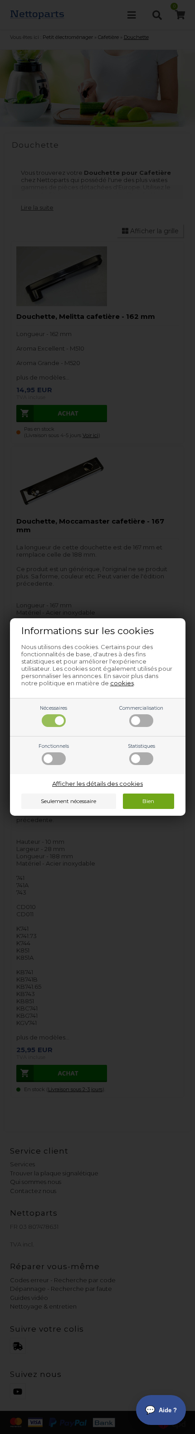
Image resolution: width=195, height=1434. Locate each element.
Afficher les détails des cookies (97, 783)
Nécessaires (53, 708)
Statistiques (141, 746)
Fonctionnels (54, 746)
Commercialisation (141, 708)
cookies (122, 683)
